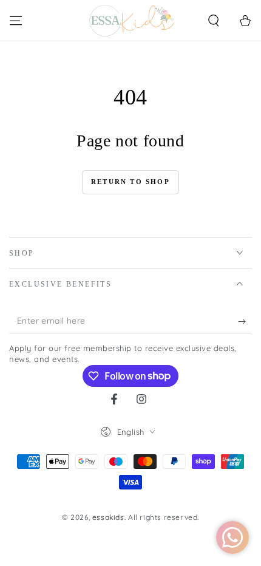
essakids (108, 517)
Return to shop (130, 181)
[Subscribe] (245, 321)
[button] (213, 20)
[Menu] (16, 20)
